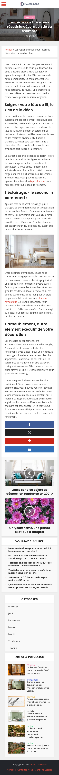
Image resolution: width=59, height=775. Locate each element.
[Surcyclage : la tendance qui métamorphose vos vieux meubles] (17, 684)
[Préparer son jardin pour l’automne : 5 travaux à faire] (17, 748)
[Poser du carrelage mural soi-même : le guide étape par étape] (17, 701)
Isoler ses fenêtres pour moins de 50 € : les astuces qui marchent (30, 550)
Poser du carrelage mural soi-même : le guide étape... (38, 702)
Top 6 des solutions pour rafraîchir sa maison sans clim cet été (29, 571)
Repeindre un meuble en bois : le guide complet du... (38, 716)
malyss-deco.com (38, 764)
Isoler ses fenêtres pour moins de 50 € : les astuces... (38, 670)
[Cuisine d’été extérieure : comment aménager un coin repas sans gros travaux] (17, 731)
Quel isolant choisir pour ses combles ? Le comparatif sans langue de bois (30, 586)
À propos (11, 769)
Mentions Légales (43, 769)
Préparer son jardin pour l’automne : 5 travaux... (38, 748)
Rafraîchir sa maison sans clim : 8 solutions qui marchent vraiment (27, 557)
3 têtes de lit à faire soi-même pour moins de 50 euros (28, 579)
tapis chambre (37, 181)
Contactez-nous (25, 769)
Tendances (33, 679)
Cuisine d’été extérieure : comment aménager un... (35, 733)
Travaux (31, 696)
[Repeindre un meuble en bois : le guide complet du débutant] (17, 716)
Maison (29, 17)
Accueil (8, 49)
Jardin (30, 726)
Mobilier (31, 711)
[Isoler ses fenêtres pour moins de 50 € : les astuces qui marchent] (17, 669)
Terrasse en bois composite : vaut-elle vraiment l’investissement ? (30, 564)
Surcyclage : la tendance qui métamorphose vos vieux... (38, 686)
